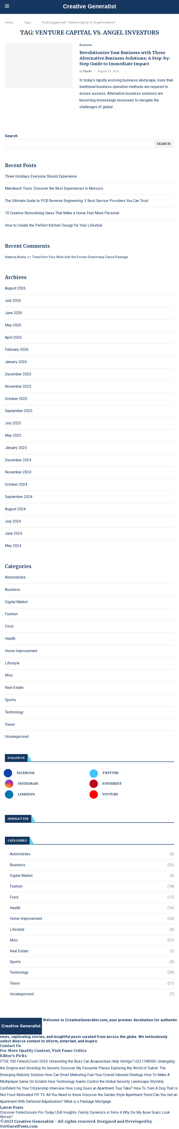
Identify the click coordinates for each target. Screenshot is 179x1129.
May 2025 (13, 435)
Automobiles (15, 577)
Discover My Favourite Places (85, 1068)
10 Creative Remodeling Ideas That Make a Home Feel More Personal (62, 213)
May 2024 (13, 545)
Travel (10, 724)
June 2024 (13, 533)
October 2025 (16, 399)
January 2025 (16, 448)
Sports (10, 700)
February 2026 (16, 349)
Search (11, 136)
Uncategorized (17, 736)
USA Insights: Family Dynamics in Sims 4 (88, 1112)
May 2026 (13, 325)
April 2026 (13, 337)
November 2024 (18, 472)
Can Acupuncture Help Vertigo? (108, 1061)
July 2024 (13, 521)
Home (9, 22)
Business (12, 589)
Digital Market (16, 602)
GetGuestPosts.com (19, 1126)
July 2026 (13, 300)
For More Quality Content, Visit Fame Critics (43, 1050)
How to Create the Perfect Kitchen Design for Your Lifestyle (53, 225)
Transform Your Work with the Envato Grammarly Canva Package (80, 257)
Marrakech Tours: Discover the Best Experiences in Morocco (54, 188)
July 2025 (13, 423)
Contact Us (10, 1045)
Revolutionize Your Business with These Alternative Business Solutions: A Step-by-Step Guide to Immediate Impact (125, 58)
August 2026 (15, 288)
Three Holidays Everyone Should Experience (41, 176)
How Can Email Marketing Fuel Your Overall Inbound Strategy (94, 1075)
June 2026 (13, 313)
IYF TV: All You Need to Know (57, 1095)
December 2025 (18, 374)
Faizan (87, 71)
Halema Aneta (15, 257)
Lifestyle (12, 663)
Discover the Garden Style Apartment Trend (117, 1095)
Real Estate (14, 687)
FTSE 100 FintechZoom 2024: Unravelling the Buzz (41, 1061)
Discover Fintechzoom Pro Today (27, 1112)
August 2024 (15, 509)
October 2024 (16, 484)
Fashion (11, 614)
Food (9, 626)
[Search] (171, 6)
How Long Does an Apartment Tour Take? (99, 1088)
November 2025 (18, 386)
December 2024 (18, 460)
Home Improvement (21, 651)
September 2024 (18, 497)
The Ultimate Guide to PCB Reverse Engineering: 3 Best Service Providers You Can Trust (76, 200)
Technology (14, 712)
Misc (9, 675)
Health (10, 638)
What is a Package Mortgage (87, 1101)
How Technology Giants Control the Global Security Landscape (98, 1081)
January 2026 (16, 362)
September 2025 (18, 411)
